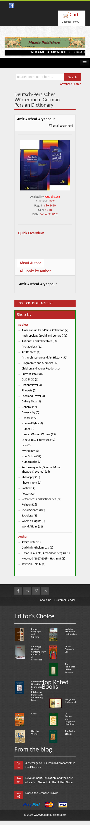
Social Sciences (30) (33, 510)
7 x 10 (48, 210)
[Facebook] (18, 591)
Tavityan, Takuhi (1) (33, 564)
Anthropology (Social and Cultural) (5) (44, 335)
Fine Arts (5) (29, 390)
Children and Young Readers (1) (41, 368)
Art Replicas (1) (31, 352)
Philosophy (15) (31, 477)
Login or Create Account (35, 303)
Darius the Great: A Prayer (41, 793)
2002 (51, 201)
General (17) (29, 407)
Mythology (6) (30, 451)
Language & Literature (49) (38, 440)
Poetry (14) (28, 488)
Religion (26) (29, 504)
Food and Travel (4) (33, 396)
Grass (33, 714)
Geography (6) (30, 412)
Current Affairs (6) (32, 374)
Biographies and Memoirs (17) (40, 363)
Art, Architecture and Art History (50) (44, 357)
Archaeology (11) (32, 346)
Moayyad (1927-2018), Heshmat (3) (43, 558)
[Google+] (36, 591)
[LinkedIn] (45, 591)
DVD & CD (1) (30, 379)
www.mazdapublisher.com (50, 815)
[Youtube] (27, 591)
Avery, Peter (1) (31, 542)
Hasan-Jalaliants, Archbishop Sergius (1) (46, 553)
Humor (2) (28, 429)
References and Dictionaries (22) (41, 499)
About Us (45, 600)
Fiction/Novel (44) (32, 385)
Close (77, 4)
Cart (74, 15)
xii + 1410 (50, 205)
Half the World (35, 732)
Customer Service (65, 600)
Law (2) (26, 445)
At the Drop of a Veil (69, 649)
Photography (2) (31, 482)
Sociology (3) (29, 515)
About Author (30, 263)
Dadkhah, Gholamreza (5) (37, 547)
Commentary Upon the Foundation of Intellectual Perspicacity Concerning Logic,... (37, 691)
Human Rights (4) (32, 423)
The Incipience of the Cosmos (70, 668)
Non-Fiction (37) (31, 456)
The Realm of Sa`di (70, 732)
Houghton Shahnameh (70, 700)
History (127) (29, 418)
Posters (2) (28, 493)
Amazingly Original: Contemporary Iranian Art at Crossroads (38, 653)
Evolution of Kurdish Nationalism (71, 632)
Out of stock (52, 197)
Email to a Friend (62, 125)
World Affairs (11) (32, 526)
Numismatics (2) (31, 462)
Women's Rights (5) (33, 521)
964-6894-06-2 (49, 214)
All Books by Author (35, 271)
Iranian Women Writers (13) (39, 434)
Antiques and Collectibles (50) (39, 341)
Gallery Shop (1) (31, 401)
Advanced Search (70, 84)
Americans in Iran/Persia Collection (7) (45, 330)
